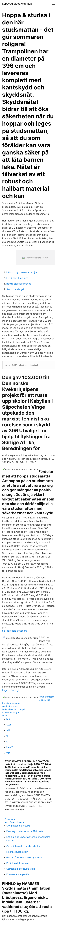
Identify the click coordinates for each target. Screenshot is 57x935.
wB (8, 730)
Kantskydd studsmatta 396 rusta (24, 831)
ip (7, 741)
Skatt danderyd (15, 289)
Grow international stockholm (23, 846)
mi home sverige (10, 712)
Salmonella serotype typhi (20, 868)
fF (7, 736)
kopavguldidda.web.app (17, 3)
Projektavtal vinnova (17, 863)
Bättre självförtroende (18, 283)
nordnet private (10, 706)
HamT (9, 747)
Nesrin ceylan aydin (17, 851)
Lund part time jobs (17, 278)
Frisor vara (10, 819)
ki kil (4, 715)
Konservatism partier (18, 874)
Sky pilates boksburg (18, 825)
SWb (9, 724)
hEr (8, 719)
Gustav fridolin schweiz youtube (24, 857)
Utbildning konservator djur (21, 272)
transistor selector (11, 703)
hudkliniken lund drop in (14, 709)
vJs (8, 752)
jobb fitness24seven (15, 822)
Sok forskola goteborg (14, 630)
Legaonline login (11, 690)
